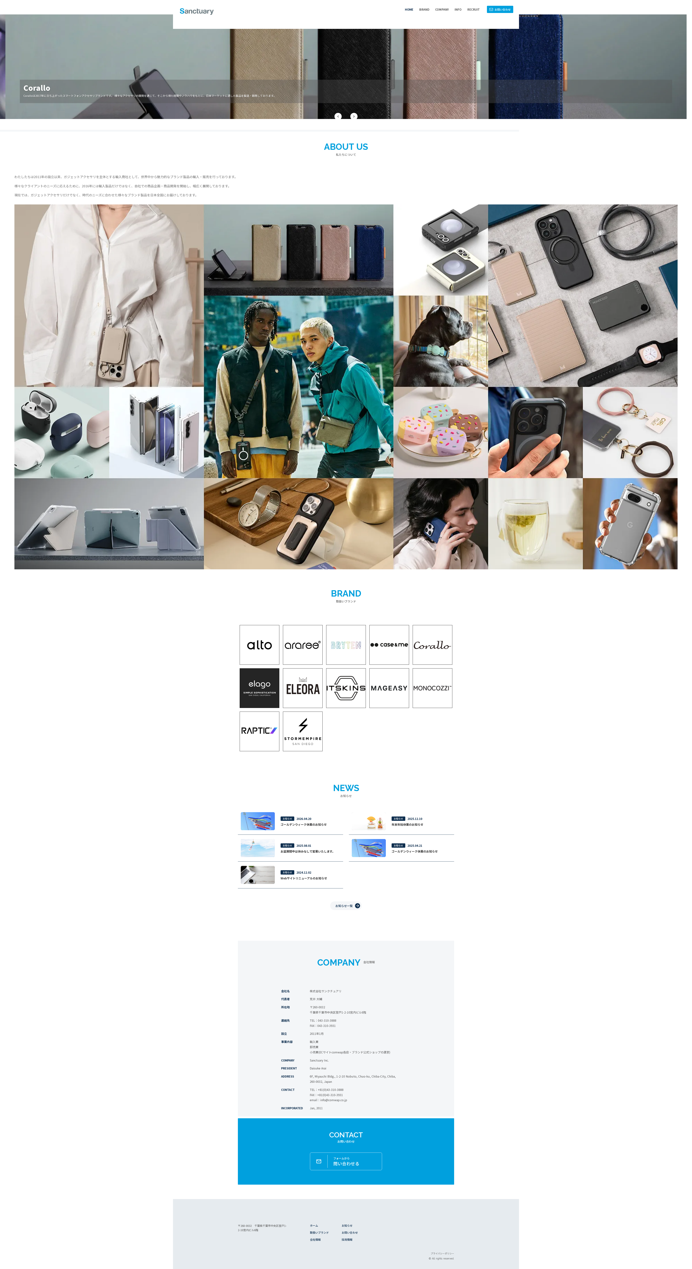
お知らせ (347, 1225)
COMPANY (442, 9)
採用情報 (347, 1239)
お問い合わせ (350, 1232)
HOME (409, 9)
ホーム (314, 1225)
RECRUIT (473, 9)
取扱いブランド (319, 1232)
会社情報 (315, 1239)
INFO (458, 9)
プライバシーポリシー (442, 1253)
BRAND (424, 9)
